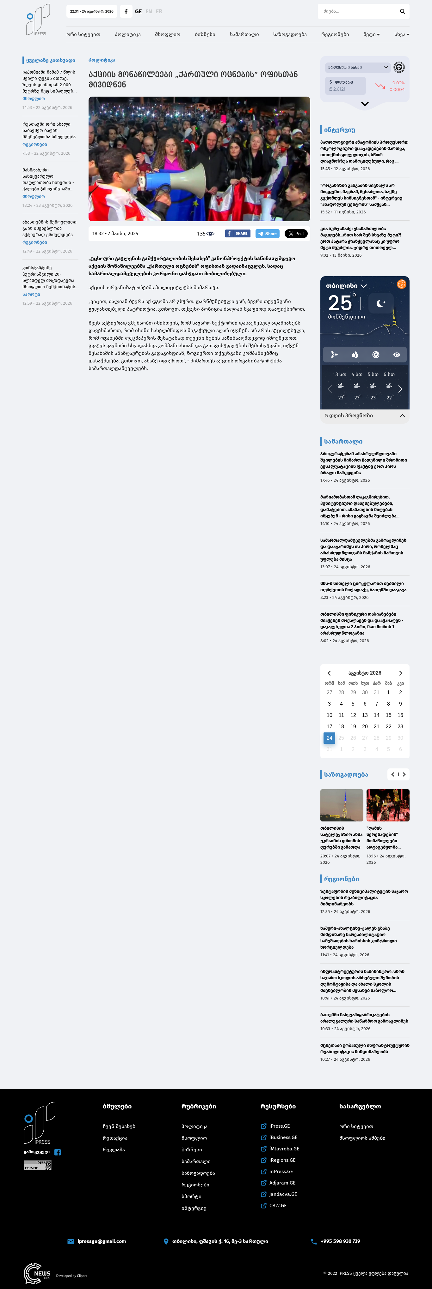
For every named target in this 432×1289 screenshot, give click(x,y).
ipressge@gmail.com (102, 1241)
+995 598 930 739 (340, 1241)
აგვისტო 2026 (365, 673)
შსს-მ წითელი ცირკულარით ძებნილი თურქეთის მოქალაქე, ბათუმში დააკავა (363, 587)
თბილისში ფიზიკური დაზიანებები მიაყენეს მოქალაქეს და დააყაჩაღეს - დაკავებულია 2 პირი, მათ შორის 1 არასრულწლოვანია (362, 624)
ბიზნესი (205, 34)
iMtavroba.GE (284, 1149)
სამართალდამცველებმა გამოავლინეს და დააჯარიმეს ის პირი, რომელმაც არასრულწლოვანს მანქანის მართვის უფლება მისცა (363, 550)
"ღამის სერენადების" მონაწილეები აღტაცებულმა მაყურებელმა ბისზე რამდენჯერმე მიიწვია (382, 838)
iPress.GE (279, 1126)
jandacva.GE (283, 1194)
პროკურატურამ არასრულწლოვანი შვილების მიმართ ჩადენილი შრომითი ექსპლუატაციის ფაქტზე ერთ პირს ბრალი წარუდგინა (363, 463)
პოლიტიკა (128, 34)
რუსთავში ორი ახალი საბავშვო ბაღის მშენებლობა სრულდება (49, 131)
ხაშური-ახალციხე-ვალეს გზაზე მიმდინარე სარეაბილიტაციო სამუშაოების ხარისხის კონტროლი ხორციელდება (358, 938)
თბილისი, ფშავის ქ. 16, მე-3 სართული (220, 1241)
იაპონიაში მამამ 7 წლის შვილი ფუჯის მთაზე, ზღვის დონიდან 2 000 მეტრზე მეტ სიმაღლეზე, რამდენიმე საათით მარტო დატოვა (49, 81)
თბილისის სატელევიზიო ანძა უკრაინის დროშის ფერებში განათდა (341, 838)
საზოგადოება (290, 34)
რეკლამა (114, 1150)
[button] (392, 774)
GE (138, 11)
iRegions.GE (282, 1160)
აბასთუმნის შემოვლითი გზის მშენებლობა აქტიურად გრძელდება (49, 228)
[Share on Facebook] (238, 233)
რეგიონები (335, 34)
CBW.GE (278, 1205)
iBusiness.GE (283, 1137)
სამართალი (244, 34)
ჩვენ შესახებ (119, 1126)
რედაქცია (115, 1138)
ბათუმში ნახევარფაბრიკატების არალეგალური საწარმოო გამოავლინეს (364, 1018)
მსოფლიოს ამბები (362, 1138)
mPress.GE (281, 1171)
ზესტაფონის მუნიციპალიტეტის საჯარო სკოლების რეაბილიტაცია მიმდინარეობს (364, 898)
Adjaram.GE (282, 1183)
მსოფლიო (167, 34)
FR (159, 11)
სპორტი (31, 294)
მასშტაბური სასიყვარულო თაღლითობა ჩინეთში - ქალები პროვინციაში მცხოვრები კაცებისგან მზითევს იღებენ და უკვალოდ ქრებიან (48, 179)
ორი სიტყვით (83, 34)
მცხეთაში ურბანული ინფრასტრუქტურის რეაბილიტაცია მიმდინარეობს (365, 1048)
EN (148, 11)
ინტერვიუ (194, 1208)
